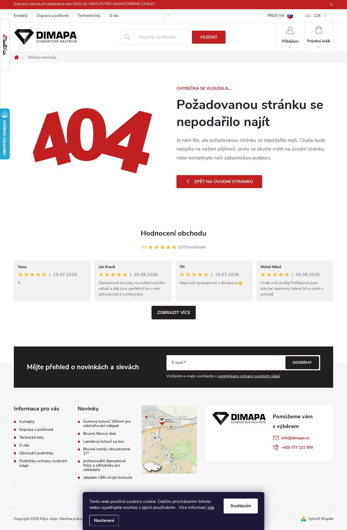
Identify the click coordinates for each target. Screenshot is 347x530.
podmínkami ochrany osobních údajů (249, 376)
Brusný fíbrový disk (99, 434)
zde (210, 507)
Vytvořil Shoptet (320, 518)
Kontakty (21, 15)
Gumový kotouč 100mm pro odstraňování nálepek (107, 423)
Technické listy (89, 15)
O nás (114, 15)
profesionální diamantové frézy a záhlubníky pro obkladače (104, 465)
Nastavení (104, 520)
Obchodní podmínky (36, 453)
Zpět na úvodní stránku (223, 182)
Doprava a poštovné (53, 15)
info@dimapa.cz (295, 438)
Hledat (208, 37)
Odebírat (302, 362)
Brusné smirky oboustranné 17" (106, 451)
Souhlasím (240, 506)
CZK (317, 15)
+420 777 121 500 (297, 447)
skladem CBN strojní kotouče (107, 478)
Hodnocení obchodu (173, 233)
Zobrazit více (173, 313)
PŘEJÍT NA (276, 15)
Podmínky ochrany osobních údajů (43, 463)
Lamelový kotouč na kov (103, 441)
